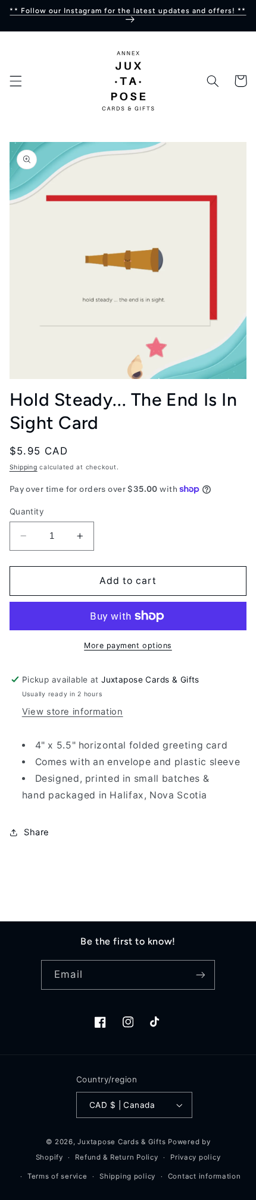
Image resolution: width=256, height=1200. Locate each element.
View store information (72, 711)
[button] (15, 80)
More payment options (128, 645)
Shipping (24, 467)
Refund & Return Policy (116, 1157)
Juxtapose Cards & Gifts (121, 1142)
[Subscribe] (200, 974)
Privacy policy (195, 1157)
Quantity (27, 511)
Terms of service (57, 1176)
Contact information (204, 1176)
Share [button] (36, 832)
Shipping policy (127, 1176)
